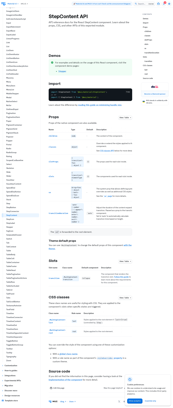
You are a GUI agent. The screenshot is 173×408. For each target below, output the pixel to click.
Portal (8, 144)
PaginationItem (13, 117)
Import (55, 83)
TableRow (10, 282)
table (124, 117)
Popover (9, 137)
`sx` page (107, 196)
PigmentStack (12, 133)
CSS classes (59, 297)
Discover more (11, 390)
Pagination (11, 113)
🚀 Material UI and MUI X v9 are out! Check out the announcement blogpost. (102, 4)
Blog (62, 401)
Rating (9, 156)
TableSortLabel (12, 286)
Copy (128, 92)
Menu (8, 82)
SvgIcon (9, 231)
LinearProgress (12, 38)
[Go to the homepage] (3, 4)
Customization (11, 365)
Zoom (8, 360)
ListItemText (11, 70)
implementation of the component (65, 379)
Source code (59, 371)
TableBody (10, 254)
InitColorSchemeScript (16, 19)
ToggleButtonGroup (14, 345)
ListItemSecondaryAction (17, 66)
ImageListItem (12, 11)
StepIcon (10, 219)
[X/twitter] (119, 401)
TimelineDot (11, 325)
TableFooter (11, 266)
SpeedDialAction (13, 191)
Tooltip (9, 352)
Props (54, 117)
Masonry (10, 78)
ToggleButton (12, 341)
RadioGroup (11, 152)
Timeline (10, 313)
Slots (53, 260)
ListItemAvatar (12, 54)
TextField (10, 309)
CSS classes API (107, 150)
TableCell (10, 258)
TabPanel (10, 294)
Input (8, 23)
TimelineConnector (14, 317)
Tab (7, 242)
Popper (9, 140)
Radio (8, 148)
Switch (9, 239)
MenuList (10, 89)
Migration (9, 385)
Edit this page (58, 388)
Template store (11, 400)
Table (8, 250)
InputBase (10, 31)
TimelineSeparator (14, 337)
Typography (11, 356)
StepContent (11, 215)
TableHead (11, 270)
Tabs (8, 297)
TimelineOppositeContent (17, 333)
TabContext (11, 246)
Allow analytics (135, 401)
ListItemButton (12, 58)
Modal (8, 97)
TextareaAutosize (13, 305)
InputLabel (11, 34)
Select (9, 164)
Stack (8, 199)
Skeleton (10, 168)
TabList (9, 290)
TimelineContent (13, 321)
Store (71, 401)
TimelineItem (12, 329)
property (109, 358)
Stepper (9, 227)
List (7, 46)
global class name (68, 353)
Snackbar (10, 180)
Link (8, 42)
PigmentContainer (14, 125)
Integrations (10, 375)
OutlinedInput (12, 109)
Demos (55, 55)
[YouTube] (124, 401)
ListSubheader (12, 74)
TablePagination (13, 274)
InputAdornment (13, 27)
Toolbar (9, 348)
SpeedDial (10, 188)
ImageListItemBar (14, 15)
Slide (8, 172)
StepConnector (12, 211)
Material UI (12, 4)
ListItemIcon (11, 62)
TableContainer (12, 262)
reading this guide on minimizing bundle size (100, 105)
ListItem (10, 50)
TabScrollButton (13, 301)
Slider (8, 176)
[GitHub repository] (158, 4)
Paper (8, 121)
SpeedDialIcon (12, 195)
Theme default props (62, 240)
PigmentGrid (11, 129)
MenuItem (10, 85)
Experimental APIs (13, 380)
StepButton (11, 207)
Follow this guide (121, 277)
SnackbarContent (13, 184)
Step (8, 203)
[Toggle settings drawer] (169, 4)
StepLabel (10, 223)
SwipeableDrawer (14, 235)
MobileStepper (12, 93)
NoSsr (8, 105)
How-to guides (11, 370)
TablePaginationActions (16, 278)
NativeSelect (11, 101)
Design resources (12, 395)
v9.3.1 (23, 4)
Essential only (150, 401)
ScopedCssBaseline (14, 160)
